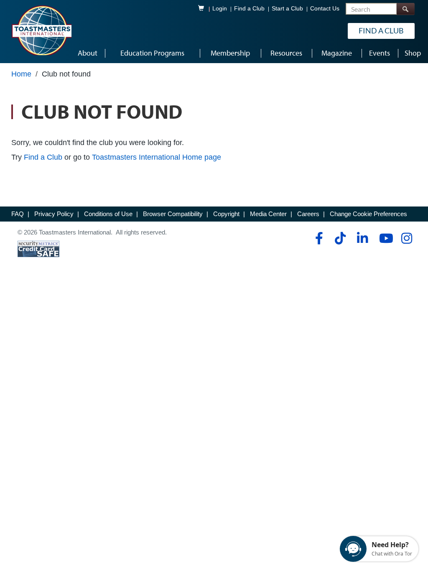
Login (219, 8)
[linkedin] (362, 238)
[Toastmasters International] (41, 30)
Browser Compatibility (173, 213)
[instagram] (406, 238)
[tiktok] (340, 238)
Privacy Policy (54, 213)
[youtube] (384, 238)
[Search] (405, 9)
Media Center (268, 213)
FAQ (17, 213)
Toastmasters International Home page (156, 157)
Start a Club (287, 8)
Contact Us (324, 8)
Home (21, 74)
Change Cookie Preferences (368, 213)
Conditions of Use (108, 213)
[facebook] (317, 238)
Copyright (226, 213)
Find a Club (249, 8)
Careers (308, 213)
